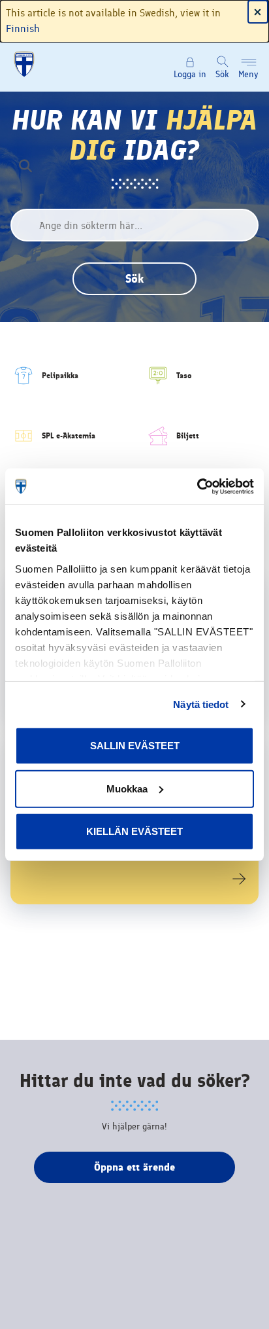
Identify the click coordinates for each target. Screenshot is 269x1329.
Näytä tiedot (201, 703)
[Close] (257, 12)
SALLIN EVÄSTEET (135, 745)
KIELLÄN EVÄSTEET (134, 831)
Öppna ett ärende (134, 1167)
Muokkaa (127, 788)
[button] (248, 67)
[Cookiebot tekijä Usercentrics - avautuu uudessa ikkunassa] (197, 486)
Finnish (23, 28)
